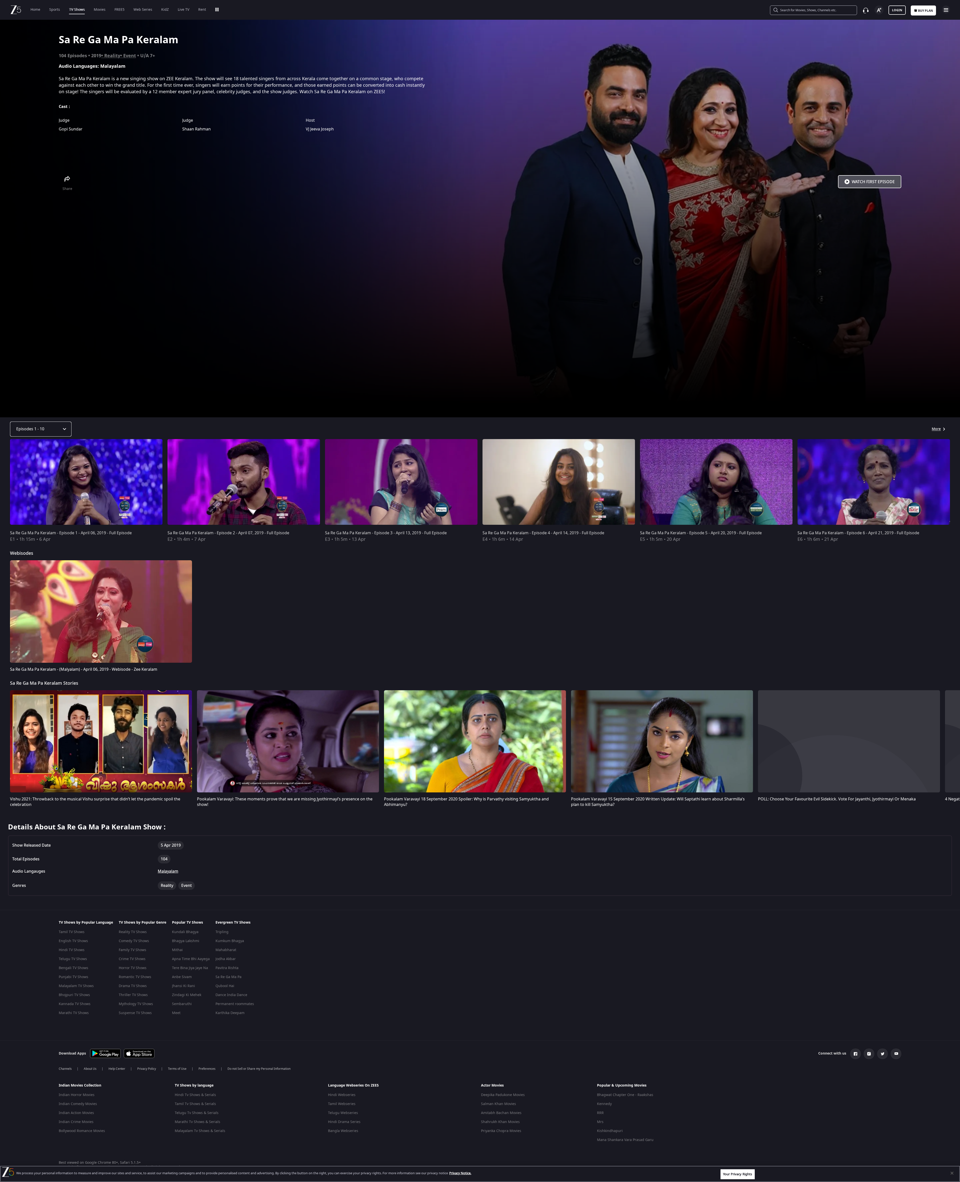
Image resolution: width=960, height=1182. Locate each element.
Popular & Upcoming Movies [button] (621, 1085)
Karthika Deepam (230, 1013)
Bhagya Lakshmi (185, 941)
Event (129, 56)
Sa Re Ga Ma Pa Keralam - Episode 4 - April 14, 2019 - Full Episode (543, 533)
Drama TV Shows (133, 986)
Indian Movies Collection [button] (80, 1085)
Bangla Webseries (343, 1131)
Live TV (183, 9)
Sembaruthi (182, 1004)
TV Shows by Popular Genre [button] (142, 922)
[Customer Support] (866, 10)
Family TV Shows (132, 950)
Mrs (600, 1122)
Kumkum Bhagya (230, 941)
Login (897, 10)
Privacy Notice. (460, 1173)
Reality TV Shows (133, 932)
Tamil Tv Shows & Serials (195, 1104)
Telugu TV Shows (73, 959)
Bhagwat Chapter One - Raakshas (625, 1095)
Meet (176, 1013)
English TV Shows (73, 941)
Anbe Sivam (182, 977)
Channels (65, 1069)
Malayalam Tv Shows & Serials (200, 1131)
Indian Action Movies (76, 1113)
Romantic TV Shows (135, 977)
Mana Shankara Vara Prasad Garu (625, 1140)
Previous (5, 483)
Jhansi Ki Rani (183, 986)
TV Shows (77, 9)
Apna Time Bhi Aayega (191, 959)
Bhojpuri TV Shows (74, 995)
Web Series (143, 9)
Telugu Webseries (343, 1113)
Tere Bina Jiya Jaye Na (190, 968)
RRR (600, 1113)
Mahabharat (226, 950)
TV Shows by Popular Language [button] (86, 922)
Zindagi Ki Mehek (186, 995)
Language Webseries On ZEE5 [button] (353, 1085)
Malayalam (168, 871)
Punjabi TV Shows (73, 977)
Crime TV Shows (132, 959)
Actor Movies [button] (492, 1085)
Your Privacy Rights (737, 1174)
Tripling (222, 932)
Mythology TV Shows (136, 1004)
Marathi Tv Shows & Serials (197, 1122)
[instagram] (869, 1054)
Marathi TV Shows (74, 1013)
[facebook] (855, 1054)
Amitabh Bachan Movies (501, 1113)
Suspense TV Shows (135, 1013)
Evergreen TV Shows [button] (233, 922)
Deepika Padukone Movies (503, 1095)
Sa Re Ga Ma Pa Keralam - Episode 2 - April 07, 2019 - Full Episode (228, 533)
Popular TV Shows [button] (187, 922)
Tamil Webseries (342, 1104)
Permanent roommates (235, 1004)
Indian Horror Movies (76, 1095)
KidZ (165, 9)
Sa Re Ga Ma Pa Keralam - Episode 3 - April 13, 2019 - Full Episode (386, 533)
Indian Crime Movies (76, 1122)
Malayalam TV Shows (76, 986)
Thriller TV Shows (133, 995)
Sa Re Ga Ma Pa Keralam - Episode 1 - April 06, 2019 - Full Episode (71, 533)
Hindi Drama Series (344, 1122)
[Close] (952, 1173)
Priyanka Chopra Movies (501, 1131)
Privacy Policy (146, 1069)
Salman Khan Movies (498, 1104)
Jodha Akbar (226, 959)
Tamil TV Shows (71, 932)
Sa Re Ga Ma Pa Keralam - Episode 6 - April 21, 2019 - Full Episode (858, 533)
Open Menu (946, 9)
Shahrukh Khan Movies (500, 1122)
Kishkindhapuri (610, 1131)
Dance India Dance (231, 995)
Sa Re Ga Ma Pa (229, 977)
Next (954, 483)
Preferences (207, 1069)
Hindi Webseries (342, 1095)
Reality (112, 56)
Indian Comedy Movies (78, 1104)
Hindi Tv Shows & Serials (195, 1095)
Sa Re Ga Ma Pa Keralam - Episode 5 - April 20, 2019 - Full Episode (701, 533)
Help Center (116, 1069)
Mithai (177, 950)
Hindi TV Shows (71, 950)
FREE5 (119, 9)
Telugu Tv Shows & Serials (196, 1113)
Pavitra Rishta (227, 968)
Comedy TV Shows (134, 941)
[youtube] (896, 1054)
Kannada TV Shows (74, 1004)
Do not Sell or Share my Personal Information (259, 1069)
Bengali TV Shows (73, 968)
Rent (202, 9)
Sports (54, 9)
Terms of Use (177, 1069)
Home (35, 9)
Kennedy (604, 1104)
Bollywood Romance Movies (82, 1131)
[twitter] (882, 1054)
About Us (90, 1069)
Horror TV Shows (132, 968)
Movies (100, 9)
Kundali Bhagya (185, 932)
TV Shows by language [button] (194, 1085)
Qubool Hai (225, 986)
